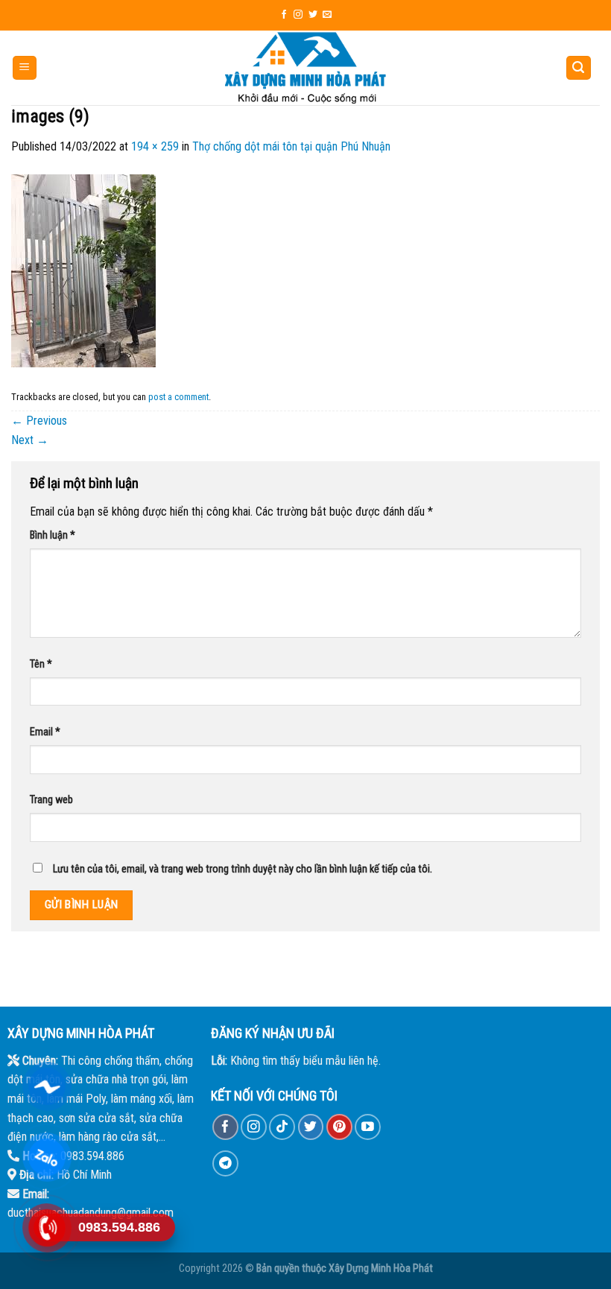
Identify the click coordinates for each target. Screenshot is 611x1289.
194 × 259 (155, 146)
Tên (41, 664)
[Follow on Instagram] (298, 15)
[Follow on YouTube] (368, 1127)
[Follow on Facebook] (283, 15)
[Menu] (25, 68)
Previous (39, 421)
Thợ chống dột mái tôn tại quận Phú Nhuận (291, 146)
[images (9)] (83, 270)
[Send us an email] (327, 15)
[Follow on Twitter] (312, 15)
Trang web (51, 800)
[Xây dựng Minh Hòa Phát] (305, 68)
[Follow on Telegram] (225, 1163)
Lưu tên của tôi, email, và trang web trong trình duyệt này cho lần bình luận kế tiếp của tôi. (242, 869)
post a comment (178, 396)
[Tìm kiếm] (579, 68)
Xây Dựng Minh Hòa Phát (381, 1268)
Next (29, 440)
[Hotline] (46, 1228)
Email (45, 732)
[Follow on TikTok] (282, 1127)
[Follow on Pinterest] (339, 1127)
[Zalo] (46, 1157)
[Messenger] (46, 1086)
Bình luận (52, 535)
